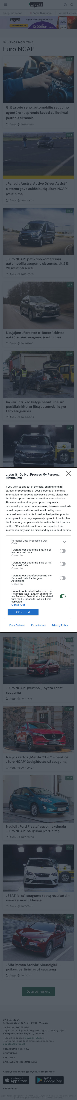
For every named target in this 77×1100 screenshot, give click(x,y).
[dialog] (38, 550)
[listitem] (38, 542)
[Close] (69, 474)
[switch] (63, 551)
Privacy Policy (60, 625)
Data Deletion (17, 625)
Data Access (38, 625)
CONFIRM (23, 612)
